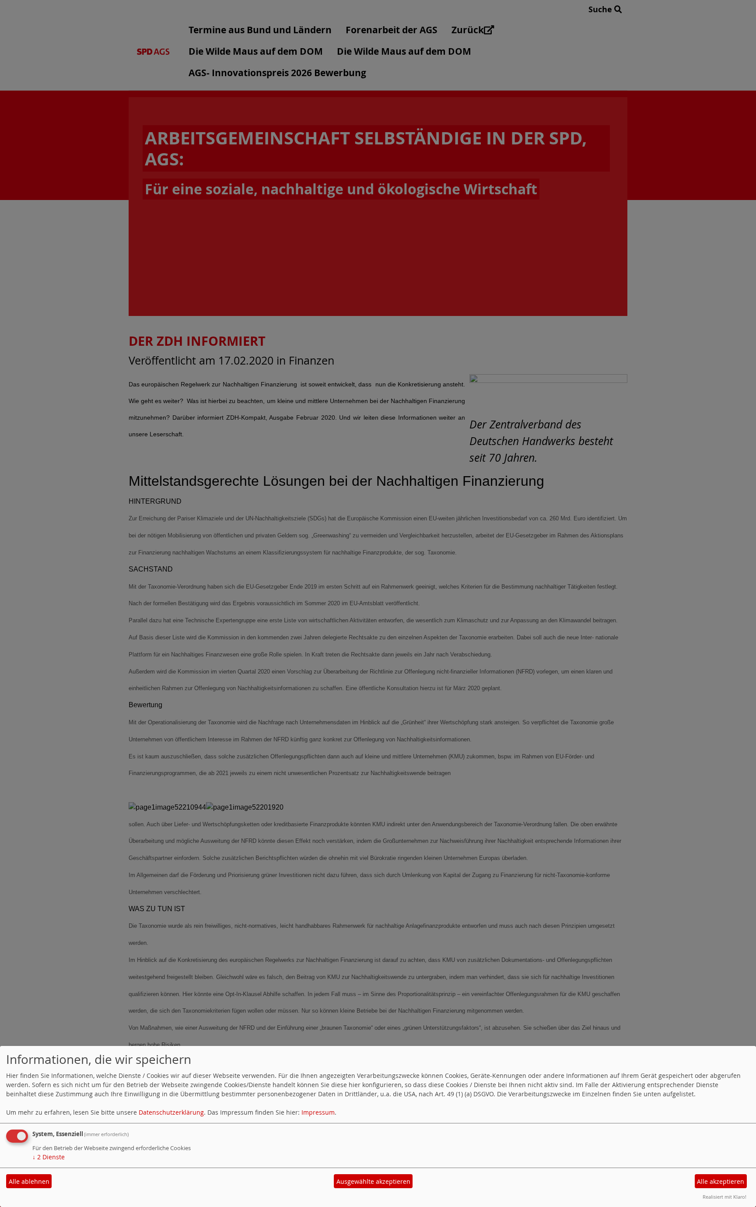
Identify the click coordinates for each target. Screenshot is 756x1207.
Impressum (318, 1112)
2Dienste (48, 1157)
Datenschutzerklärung (171, 1112)
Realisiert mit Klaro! (724, 1196)
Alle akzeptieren (720, 1181)
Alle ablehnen (29, 1181)
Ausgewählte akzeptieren (373, 1181)
